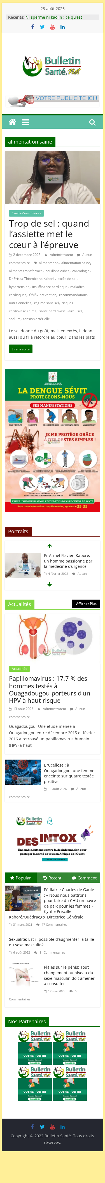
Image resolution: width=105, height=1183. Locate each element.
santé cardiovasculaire (56, 311)
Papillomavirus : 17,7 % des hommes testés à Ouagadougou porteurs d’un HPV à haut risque (49, 689)
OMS (33, 294)
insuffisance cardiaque (49, 286)
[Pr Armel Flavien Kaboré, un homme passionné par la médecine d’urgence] (23, 556)
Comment (87, 878)
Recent (54, 878)
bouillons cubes (57, 270)
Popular (23, 878)
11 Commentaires (52, 952)
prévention (47, 294)
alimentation (49, 262)
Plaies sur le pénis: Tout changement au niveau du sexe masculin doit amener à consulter (69, 975)
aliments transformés (26, 270)
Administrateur (62, 254)
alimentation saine (75, 262)
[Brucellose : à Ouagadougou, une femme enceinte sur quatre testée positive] (23, 763)
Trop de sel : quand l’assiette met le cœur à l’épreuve (49, 234)
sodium (14, 318)
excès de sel (66, 278)
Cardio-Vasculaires (26, 213)
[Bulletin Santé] (12, 122)
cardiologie (81, 270)
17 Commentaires (54, 924)
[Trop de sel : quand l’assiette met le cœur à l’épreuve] (53, 155)
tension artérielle (36, 318)
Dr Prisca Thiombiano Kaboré (32, 278)
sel (79, 311)
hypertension (19, 286)
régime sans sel (46, 302)
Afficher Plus (86, 603)
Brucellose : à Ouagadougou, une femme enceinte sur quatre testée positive (69, 773)
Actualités (19, 668)
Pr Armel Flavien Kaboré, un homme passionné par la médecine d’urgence (68, 561)
